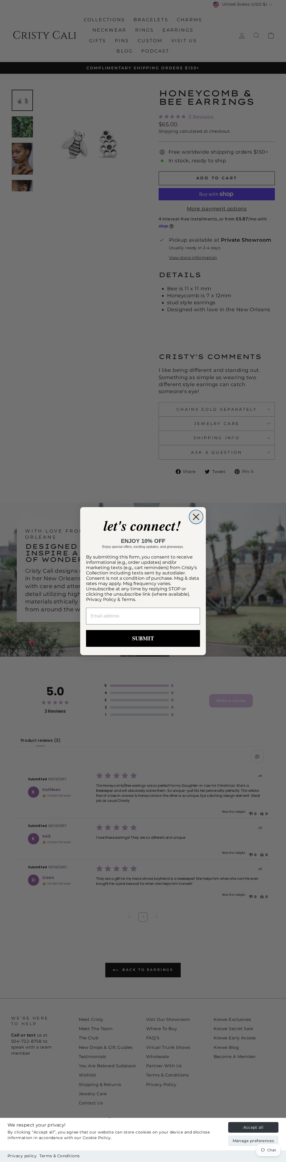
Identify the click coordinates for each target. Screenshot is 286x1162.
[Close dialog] (196, 517)
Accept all (253, 1127)
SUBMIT (143, 638)
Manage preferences (253, 1140)
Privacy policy (22, 1155)
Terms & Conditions (59, 1155)
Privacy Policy (101, 599)
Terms (128, 599)
